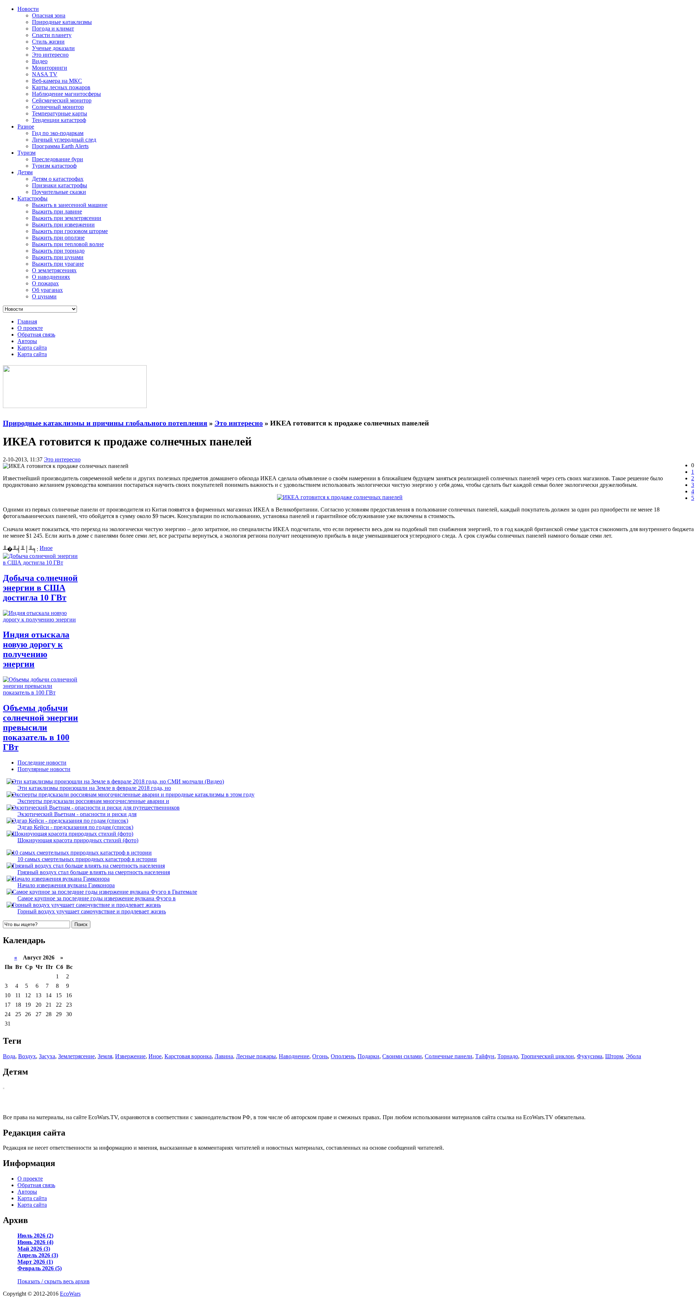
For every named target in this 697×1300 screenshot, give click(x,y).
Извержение (130, 1056)
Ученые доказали (53, 48)
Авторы (27, 341)
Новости (28, 9)
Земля (105, 1056)
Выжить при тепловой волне (68, 244)
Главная (27, 321)
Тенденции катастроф (59, 120)
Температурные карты (59, 113)
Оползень (343, 1056)
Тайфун (484, 1056)
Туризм (26, 153)
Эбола (633, 1056)
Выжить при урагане (58, 264)
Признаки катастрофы (59, 185)
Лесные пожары (256, 1056)
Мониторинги (49, 68)
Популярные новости (43, 769)
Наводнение (294, 1056)
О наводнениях (51, 277)
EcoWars (70, 1294)
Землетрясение (76, 1056)
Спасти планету (52, 35)
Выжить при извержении (63, 224)
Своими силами (402, 1056)
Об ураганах (47, 290)
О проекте (30, 328)
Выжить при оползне (58, 238)
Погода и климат (53, 28)
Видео (40, 61)
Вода (9, 1056)
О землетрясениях (54, 270)
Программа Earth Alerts (60, 146)
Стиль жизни (48, 41)
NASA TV (44, 74)
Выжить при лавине (57, 211)
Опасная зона (48, 15)
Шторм (614, 1056)
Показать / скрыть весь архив (53, 1281)
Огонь (320, 1056)
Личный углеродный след (64, 139)
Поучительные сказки (59, 192)
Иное (46, 548)
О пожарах (45, 283)
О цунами (44, 296)
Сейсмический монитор (61, 100)
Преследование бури (57, 159)
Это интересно (50, 55)
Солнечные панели (448, 1056)
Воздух (27, 1056)
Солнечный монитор (58, 107)
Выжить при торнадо (58, 251)
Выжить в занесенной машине (69, 205)
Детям (25, 172)
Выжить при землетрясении (66, 218)
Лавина (224, 1056)
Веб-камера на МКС (57, 81)
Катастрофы (32, 198)
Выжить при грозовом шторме (70, 231)
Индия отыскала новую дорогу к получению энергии (36, 649)
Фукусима (589, 1056)
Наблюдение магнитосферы (66, 94)
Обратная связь (36, 334)
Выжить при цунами (57, 257)
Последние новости (41, 762)
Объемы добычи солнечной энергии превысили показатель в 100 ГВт (40, 727)
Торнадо (507, 1056)
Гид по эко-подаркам (57, 133)
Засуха (47, 1056)
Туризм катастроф (54, 166)
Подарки (368, 1056)
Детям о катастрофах (57, 179)
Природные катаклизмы (62, 22)
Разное (25, 126)
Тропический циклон (547, 1056)
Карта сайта (32, 348)
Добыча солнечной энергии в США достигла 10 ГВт (40, 587)
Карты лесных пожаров (61, 87)
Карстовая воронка (188, 1056)
